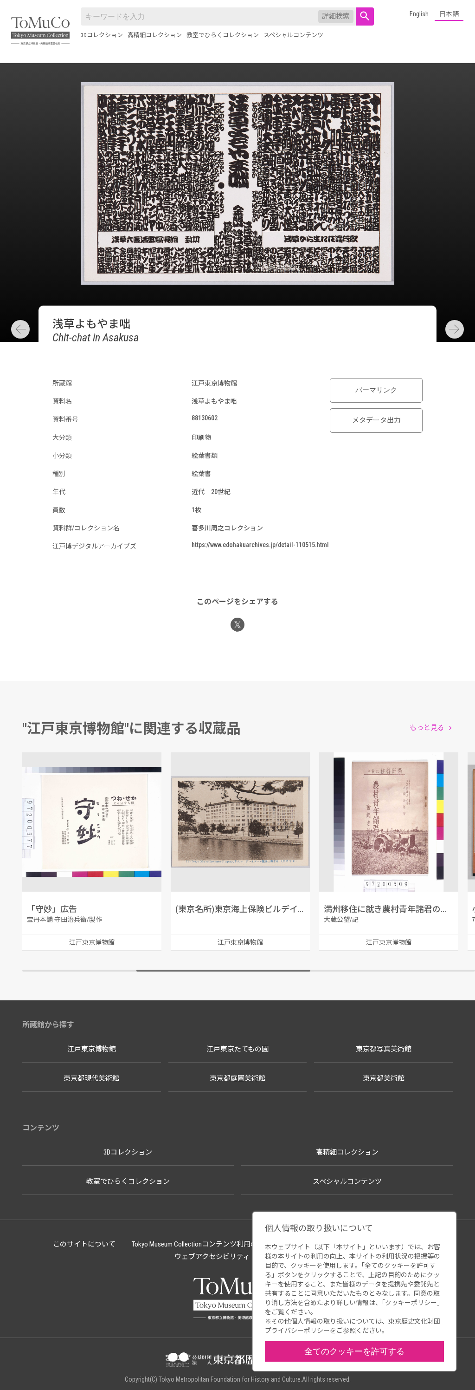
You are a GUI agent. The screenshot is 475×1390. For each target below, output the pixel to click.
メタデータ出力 (376, 420)
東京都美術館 (383, 1078)
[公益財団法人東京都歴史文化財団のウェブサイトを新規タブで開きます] (237, 1360)
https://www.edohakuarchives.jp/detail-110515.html (260, 544)
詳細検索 (336, 16)
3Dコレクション (102, 35)
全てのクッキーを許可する (354, 1351)
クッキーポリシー (411, 1302)
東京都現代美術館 (91, 1078)
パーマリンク (376, 390)
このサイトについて (84, 1244)
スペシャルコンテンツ (293, 35)
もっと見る (427, 728)
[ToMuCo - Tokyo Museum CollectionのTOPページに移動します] (40, 31)
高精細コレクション (155, 35)
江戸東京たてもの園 (237, 1049)
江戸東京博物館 (91, 1049)
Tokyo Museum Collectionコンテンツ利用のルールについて (219, 1244)
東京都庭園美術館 (237, 1078)
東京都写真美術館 (383, 1049)
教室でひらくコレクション (222, 35)
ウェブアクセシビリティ (212, 1257)
